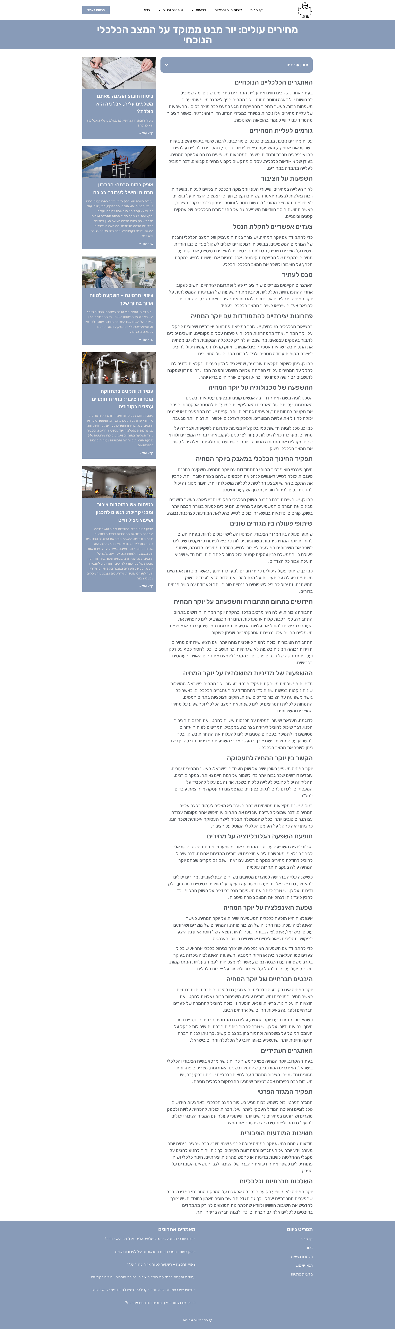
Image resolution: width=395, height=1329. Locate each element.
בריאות (201, 10)
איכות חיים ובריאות (228, 10)
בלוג (147, 10)
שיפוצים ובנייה (173, 10)
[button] (166, 65)
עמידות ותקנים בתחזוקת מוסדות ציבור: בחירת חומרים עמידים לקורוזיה (122, 399)
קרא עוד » (146, 133)
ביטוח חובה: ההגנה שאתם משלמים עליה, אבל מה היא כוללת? (124, 103)
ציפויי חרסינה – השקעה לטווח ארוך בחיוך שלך (161, 1264)
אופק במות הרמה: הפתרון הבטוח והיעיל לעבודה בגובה (155, 1251)
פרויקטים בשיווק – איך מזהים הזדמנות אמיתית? (160, 1302)
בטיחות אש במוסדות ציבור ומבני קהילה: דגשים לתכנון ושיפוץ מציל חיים (124, 512)
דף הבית (256, 10)
